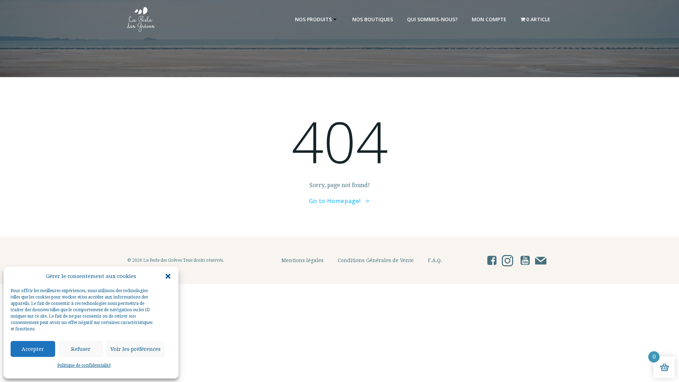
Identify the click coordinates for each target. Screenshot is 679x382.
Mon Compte (489, 19)
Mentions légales (303, 260)
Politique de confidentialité (84, 365)
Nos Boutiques (372, 19)
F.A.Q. (435, 260)
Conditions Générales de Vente (376, 260)
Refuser (81, 349)
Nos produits (313, 19)
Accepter (33, 349)
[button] (168, 276)
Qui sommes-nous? (432, 19)
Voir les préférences (135, 349)
